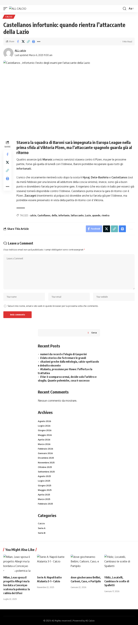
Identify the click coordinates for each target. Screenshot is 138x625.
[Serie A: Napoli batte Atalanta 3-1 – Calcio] (52, 564)
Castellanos (44, 215)
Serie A (41, 528)
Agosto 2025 (44, 476)
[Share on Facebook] (17, 41)
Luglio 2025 (44, 480)
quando (96, 215)
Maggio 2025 (44, 490)
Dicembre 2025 (46, 457)
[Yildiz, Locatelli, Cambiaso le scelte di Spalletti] (119, 564)
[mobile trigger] (6, 8)
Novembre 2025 (46, 462)
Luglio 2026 (44, 425)
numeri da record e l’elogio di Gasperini (63, 354)
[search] (124, 8)
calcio (33, 215)
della (54, 215)
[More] (38, 41)
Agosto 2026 (44, 421)
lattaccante (77, 215)
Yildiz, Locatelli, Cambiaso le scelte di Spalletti (116, 581)
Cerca (94, 332)
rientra (105, 215)
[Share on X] (23, 41)
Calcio (8, 17)
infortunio (64, 215)
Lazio (88, 215)
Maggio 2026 (45, 435)
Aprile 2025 (44, 494)
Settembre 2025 (46, 471)
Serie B (41, 533)
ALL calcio (20, 50)
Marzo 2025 (44, 499)
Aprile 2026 (44, 439)
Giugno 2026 (44, 430)
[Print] (33, 41)
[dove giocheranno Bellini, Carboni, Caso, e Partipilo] (86, 564)
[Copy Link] (28, 41)
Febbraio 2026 (45, 448)
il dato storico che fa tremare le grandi (63, 358)
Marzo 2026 (44, 444)
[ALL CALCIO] (17, 8)
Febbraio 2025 (45, 503)
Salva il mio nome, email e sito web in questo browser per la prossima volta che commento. (53, 306)
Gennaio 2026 (45, 453)
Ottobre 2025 (45, 467)
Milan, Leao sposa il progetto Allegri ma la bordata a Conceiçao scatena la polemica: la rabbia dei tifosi (16, 585)
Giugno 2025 (44, 485)
